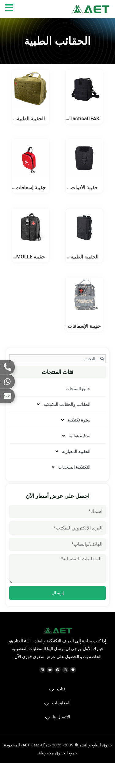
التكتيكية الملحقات (74, 467)
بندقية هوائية (79, 435)
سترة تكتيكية (79, 419)
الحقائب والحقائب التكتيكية (67, 404)
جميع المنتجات (78, 388)
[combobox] (57, 358)
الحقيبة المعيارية (76, 451)
